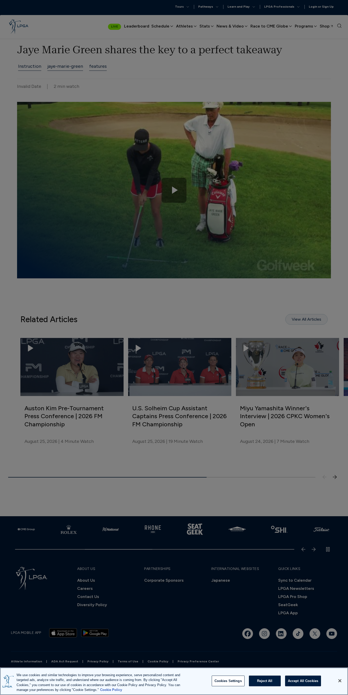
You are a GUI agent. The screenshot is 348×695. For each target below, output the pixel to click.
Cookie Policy (111, 690)
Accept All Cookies (303, 681)
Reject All (264, 681)
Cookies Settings (228, 681)
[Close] (339, 680)
